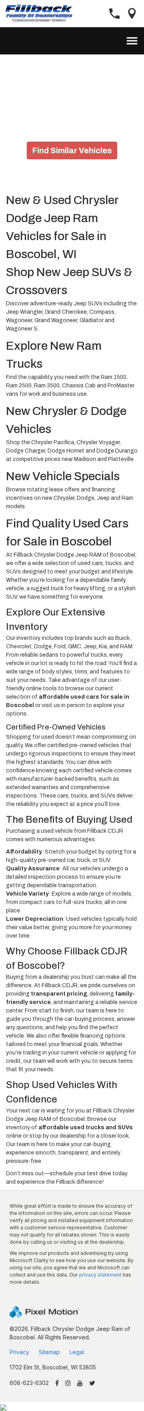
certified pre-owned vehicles (83, 745)
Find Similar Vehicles (72, 150)
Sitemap (49, 1352)
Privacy (19, 1352)
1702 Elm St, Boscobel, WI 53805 (53, 1367)
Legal (77, 1352)
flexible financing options (93, 1036)
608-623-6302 (29, 1382)
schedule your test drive (80, 1173)
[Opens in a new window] (57, 1384)
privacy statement (100, 1275)
